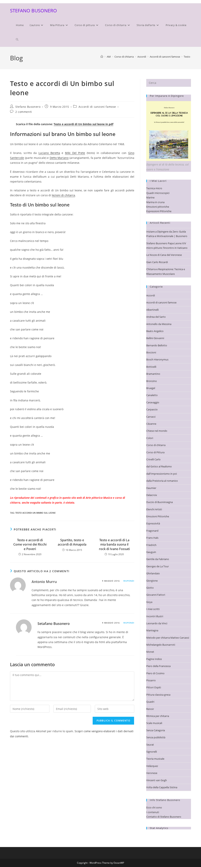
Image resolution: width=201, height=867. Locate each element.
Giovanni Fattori (155, 594)
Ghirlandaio (153, 573)
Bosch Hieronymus (157, 359)
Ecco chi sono (154, 807)
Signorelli (151, 751)
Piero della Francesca (158, 666)
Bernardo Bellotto (156, 345)
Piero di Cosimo (155, 673)
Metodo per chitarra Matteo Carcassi (167, 637)
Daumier (151, 488)
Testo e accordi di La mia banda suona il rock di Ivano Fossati (114, 544)
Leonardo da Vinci (156, 623)
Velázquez (152, 766)
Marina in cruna (155, 202)
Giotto (150, 587)
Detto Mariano (59, 158)
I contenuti (152, 812)
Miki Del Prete (75, 153)
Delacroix (151, 495)
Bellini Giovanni (155, 338)
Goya (149, 602)
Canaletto (152, 395)
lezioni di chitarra (63, 195)
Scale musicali (154, 723)
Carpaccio (152, 409)
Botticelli (151, 366)
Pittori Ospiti (153, 687)
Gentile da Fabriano (157, 559)
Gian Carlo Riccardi (157, 262)
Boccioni (151, 352)
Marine (150, 197)
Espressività (153, 523)
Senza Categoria (155, 730)
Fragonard (152, 530)
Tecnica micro (154, 188)
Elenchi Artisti (154, 509)
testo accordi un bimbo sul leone (35, 512)
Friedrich (151, 545)
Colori (149, 438)
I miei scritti (153, 609)
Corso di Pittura (155, 452)
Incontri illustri (154, 616)
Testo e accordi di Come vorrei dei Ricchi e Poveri (30, 544)
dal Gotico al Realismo (159, 466)
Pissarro (151, 680)
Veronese (151, 773)
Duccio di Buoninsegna (159, 502)
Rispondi (128, 580)
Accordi (150, 295)
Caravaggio (152, 402)
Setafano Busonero (53, 623)
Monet (150, 651)
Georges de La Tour (157, 566)
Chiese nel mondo (156, 431)
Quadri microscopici (157, 193)
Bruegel (150, 388)
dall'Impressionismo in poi (161, 473)
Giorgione (152, 580)
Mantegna (152, 630)
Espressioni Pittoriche (158, 211)
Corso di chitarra (155, 445)
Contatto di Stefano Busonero (163, 816)
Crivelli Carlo (153, 459)
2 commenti (23, 112)
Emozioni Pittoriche (157, 516)
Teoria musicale (155, 758)
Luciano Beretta (49, 153)
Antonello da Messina (158, 324)
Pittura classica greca (158, 694)
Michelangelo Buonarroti (160, 644)
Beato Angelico (155, 331)
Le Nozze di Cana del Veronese (164, 255)
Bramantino (153, 374)
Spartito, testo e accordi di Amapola (72, 542)
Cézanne (151, 423)
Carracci (150, 416)
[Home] (101, 56)
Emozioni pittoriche (157, 206)
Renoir (150, 709)
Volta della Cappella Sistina (161, 787)
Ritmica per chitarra (157, 716)
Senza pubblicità (155, 737)
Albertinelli (152, 309)
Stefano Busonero (28, 107)
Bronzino (151, 381)
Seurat (150, 744)
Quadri (150, 701)
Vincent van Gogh (156, 780)
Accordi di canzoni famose (97, 107)
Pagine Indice (154, 659)
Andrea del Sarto (156, 317)
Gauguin (151, 552)
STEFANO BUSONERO (33, 10)
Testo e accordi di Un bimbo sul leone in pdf (83, 124)
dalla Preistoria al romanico (162, 480)
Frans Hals (152, 537)
